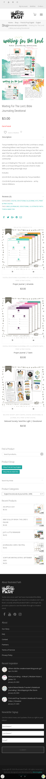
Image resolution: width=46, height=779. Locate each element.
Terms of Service (8, 650)
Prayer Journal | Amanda (23, 284)
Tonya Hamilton (8, 209)
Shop (17, 23)
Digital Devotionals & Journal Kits (24, 201)
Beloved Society (9, 415)
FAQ (3, 634)
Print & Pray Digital (27, 23)
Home (10, 23)
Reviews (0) (7, 196)
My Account (23, 6)
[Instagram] (17, 2)
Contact (5, 639)
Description (7, 137)
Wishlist (32, 6)
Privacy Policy (7, 655)
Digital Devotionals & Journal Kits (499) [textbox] (22, 494)
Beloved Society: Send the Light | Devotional (23, 421)
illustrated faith (36, 206)
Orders (40, 6)
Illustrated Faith (36, 277)
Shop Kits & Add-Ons (10, 472)
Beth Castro (20, 415)
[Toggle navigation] (41, 14)
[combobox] (23, 494)
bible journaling (12, 206)
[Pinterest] (13, 2)
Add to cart (12, 272)
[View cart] (34, 14)
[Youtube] (8, 2)
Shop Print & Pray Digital (12, 467)
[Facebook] (4, 2)
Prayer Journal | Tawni (23, 352)
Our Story (5, 629)
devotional (24, 206)
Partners (5, 644)
